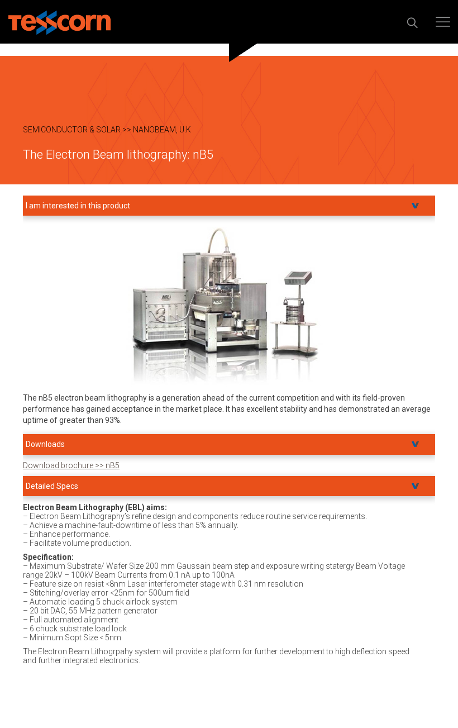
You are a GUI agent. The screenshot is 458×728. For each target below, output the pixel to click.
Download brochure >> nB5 (71, 465)
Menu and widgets (443, 22)
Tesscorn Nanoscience (59, 23)
